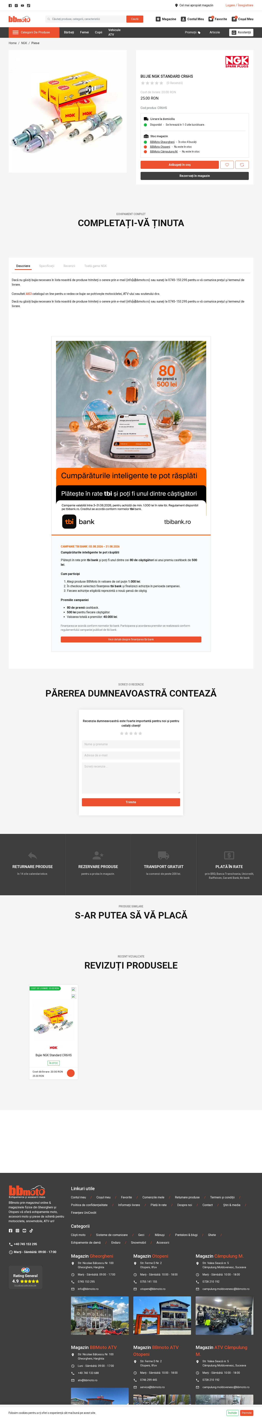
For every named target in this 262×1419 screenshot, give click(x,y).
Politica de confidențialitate (89, 1358)
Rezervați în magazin (195, 176)
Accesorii (163, 1395)
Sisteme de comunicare (112, 1388)
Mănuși (160, 1388)
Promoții (190, 32)
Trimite (131, 917)
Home (13, 43)
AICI (29, 408)
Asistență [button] (244, 32)
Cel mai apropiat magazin (196, 5)
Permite (247, 1412)
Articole (215, 32)
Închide (232, 1412)
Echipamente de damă (86, 1395)
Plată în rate (159, 1358)
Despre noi (184, 1358)
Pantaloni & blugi (186, 1388)
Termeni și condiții (222, 1350)
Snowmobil (138, 1395)
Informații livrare (129, 1358)
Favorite (126, 1350)
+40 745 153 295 (25, 1397)
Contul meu (78, 1350)
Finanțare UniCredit (83, 1365)
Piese (35, 43)
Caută (134, 19)
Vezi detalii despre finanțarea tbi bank (131, 753)
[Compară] (242, 165)
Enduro (115, 1395)
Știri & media (231, 1358)
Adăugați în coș (180, 165)
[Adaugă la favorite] (227, 165)
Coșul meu (103, 1350)
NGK (24, 43)
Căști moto (78, 1388)
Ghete (212, 1388)
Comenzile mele (153, 1350)
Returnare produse (187, 1350)
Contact (208, 1358)
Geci (141, 1388)
